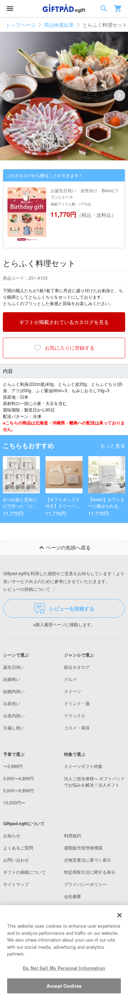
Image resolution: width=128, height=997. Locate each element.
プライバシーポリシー (85, 884)
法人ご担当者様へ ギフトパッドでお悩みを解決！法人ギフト (94, 781)
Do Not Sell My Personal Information (64, 967)
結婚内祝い (14, 691)
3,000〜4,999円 (18, 778)
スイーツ (72, 691)
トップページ (21, 24)
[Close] (119, 915)
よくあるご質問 (18, 847)
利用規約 (72, 835)
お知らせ (11, 835)
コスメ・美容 (77, 727)
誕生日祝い (14, 667)
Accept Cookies (64, 985)
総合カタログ (77, 667)
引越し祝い (14, 727)
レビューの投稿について (26, 589)
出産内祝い (14, 715)
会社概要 (72, 896)
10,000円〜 (14, 802)
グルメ (70, 679)
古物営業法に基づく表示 (87, 860)
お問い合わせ (16, 860)
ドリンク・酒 (77, 703)
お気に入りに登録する (70, 347)
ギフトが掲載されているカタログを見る (64, 321)
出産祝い (11, 703)
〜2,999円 (13, 766)
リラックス (74, 715)
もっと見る (112, 445)
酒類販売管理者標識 (83, 847)
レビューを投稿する (71, 608)
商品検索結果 (59, 24)
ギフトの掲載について (24, 872)
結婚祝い (11, 679)
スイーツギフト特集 (83, 766)
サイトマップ (16, 884)
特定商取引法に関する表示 (89, 872)
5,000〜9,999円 (18, 790)
